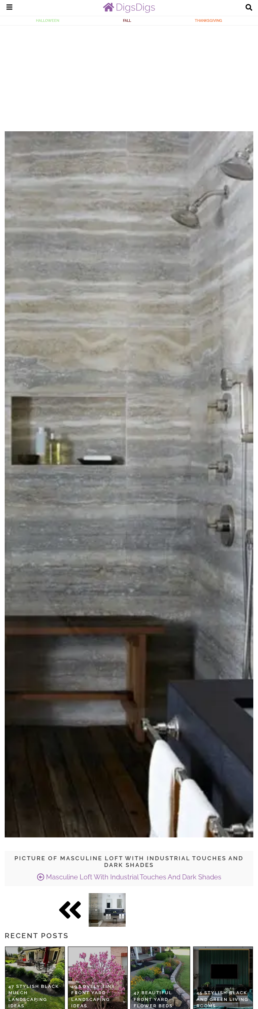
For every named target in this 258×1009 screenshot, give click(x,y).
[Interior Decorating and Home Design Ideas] (129, 11)
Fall (127, 20)
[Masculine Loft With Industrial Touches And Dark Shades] (107, 910)
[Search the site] (249, 8)
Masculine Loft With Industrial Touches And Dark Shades (132, 877)
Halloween (47, 20)
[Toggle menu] (9, 8)
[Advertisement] (129, 76)
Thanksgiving (208, 20)
